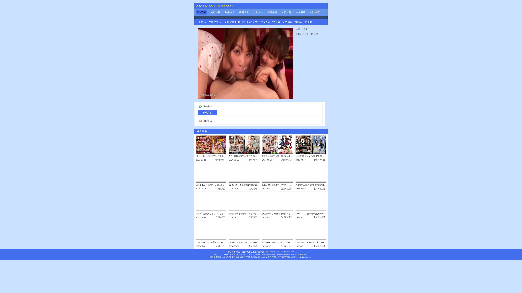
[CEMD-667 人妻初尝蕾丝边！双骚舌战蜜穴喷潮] (311, 231)
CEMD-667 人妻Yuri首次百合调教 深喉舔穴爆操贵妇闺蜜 (253, 242)
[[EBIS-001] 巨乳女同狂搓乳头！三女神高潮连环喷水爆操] (277, 173)
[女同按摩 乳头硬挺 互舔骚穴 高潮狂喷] (277, 202)
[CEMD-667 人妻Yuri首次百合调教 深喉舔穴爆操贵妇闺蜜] (244, 231)
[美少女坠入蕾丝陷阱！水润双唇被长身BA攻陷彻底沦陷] (311, 173)
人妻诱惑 (286, 12)
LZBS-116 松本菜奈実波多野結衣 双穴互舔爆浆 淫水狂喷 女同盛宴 (257, 185)
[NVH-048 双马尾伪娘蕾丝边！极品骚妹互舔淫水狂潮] (244, 145)
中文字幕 (300, 12)
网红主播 (215, 12)
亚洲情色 (244, 12)
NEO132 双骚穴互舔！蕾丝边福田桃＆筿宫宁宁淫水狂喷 (286, 156)
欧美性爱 (230, 12)
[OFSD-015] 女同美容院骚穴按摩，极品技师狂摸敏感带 (219, 156)
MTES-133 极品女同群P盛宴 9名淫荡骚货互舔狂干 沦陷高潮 (321, 156)
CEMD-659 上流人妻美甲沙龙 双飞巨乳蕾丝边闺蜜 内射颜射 (221, 242)
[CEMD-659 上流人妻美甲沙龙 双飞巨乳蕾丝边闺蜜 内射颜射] (211, 231)
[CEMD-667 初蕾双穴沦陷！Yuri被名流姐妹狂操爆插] (277, 231)
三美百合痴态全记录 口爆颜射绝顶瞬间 (245, 214)
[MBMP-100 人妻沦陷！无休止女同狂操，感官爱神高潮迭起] (211, 173)
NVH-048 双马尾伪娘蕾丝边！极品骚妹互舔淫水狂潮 (251, 156)
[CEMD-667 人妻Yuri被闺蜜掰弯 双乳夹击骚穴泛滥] (311, 202)
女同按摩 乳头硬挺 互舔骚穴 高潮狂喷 (278, 214)
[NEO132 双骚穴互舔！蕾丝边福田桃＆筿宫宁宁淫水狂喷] (277, 145)
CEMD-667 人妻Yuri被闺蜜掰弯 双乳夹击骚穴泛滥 (316, 214)
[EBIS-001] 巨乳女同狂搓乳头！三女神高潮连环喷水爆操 (286, 185)
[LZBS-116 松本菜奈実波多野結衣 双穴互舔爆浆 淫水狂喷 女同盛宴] (244, 173)
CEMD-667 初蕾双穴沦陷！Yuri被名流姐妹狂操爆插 (283, 242)
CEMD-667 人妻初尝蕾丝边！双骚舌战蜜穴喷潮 (315, 242)
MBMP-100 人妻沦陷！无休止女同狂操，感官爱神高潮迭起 (220, 185)
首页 (200, 22)
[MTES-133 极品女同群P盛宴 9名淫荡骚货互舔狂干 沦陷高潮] (311, 145)
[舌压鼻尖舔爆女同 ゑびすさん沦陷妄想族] (211, 202)
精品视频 (201, 12)
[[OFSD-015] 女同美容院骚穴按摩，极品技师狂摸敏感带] (211, 145)
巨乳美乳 (272, 12)
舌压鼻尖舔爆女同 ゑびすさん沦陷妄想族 (213, 214)
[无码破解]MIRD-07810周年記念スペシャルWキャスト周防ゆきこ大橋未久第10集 (268, 22)
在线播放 (207, 112)
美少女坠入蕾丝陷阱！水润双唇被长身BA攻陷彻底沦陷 (319, 185)
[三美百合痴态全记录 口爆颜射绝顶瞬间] (244, 202)
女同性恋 (315, 12)
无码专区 (258, 12)
